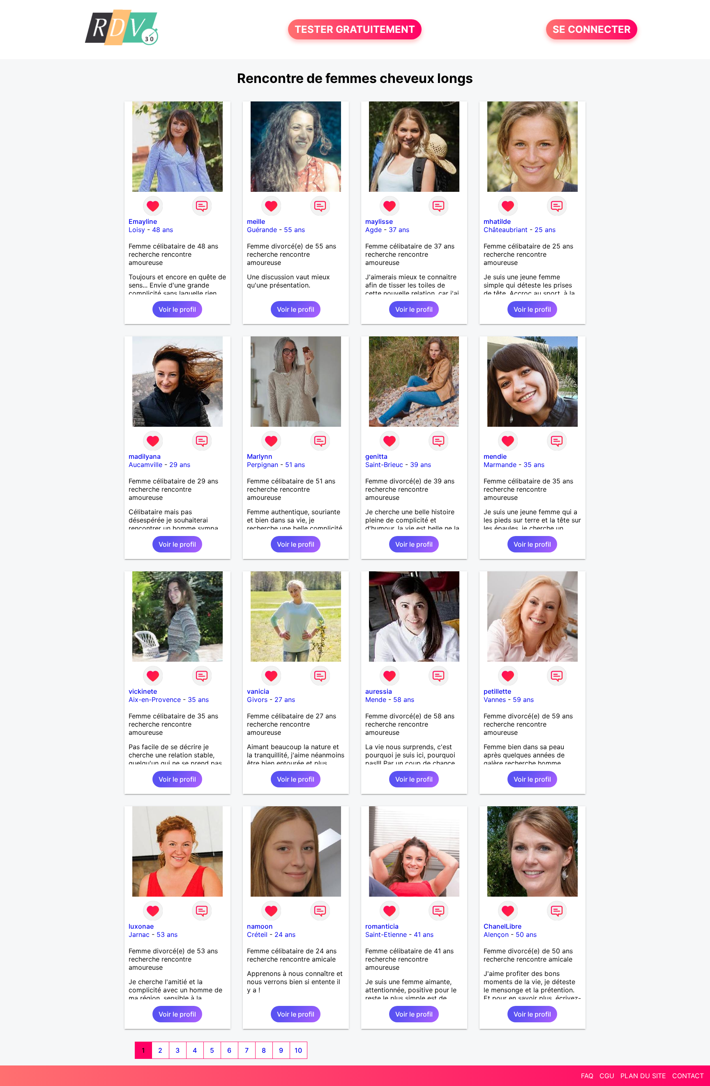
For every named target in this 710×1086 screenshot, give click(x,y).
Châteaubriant (506, 229)
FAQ (587, 1076)
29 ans (179, 464)
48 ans (162, 229)
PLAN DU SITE (643, 1076)
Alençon (496, 934)
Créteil (257, 934)
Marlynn (259, 456)
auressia (378, 691)
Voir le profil (177, 309)
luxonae (141, 926)
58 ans (403, 699)
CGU (606, 1076)
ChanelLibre (502, 926)
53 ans (167, 934)
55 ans (294, 229)
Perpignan (262, 464)
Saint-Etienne (386, 934)
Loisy (137, 229)
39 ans (420, 464)
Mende (375, 699)
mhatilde (497, 221)
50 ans (526, 934)
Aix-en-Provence (155, 699)
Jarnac (139, 934)
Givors (257, 699)
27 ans (284, 699)
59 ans (523, 699)
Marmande (500, 464)
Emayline (143, 221)
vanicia (258, 691)
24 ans (284, 934)
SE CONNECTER (592, 29)
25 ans (545, 229)
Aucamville (145, 464)
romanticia (382, 926)
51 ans (295, 464)
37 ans (399, 229)
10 (298, 1050)
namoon (260, 926)
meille (256, 221)
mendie (495, 456)
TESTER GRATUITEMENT (355, 29)
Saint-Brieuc (384, 464)
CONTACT (688, 1076)
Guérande (262, 229)
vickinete (143, 691)
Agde (373, 229)
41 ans (423, 934)
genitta (376, 456)
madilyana (145, 456)
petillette (497, 691)
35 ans (533, 464)
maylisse (379, 221)
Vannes (495, 699)
